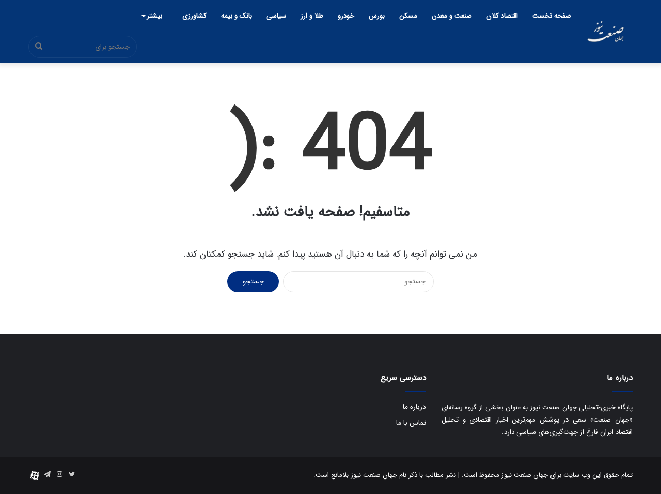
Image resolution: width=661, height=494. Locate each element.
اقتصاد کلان (502, 15)
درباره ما (414, 406)
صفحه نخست (551, 15)
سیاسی (276, 15)
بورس (377, 15)
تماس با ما (411, 422)
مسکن (408, 15)
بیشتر (154, 15)
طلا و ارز (312, 15)
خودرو (346, 15)
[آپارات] (34, 475)
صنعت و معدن (452, 15)
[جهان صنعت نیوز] (605, 31)
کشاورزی (194, 15)
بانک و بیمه (236, 15)
